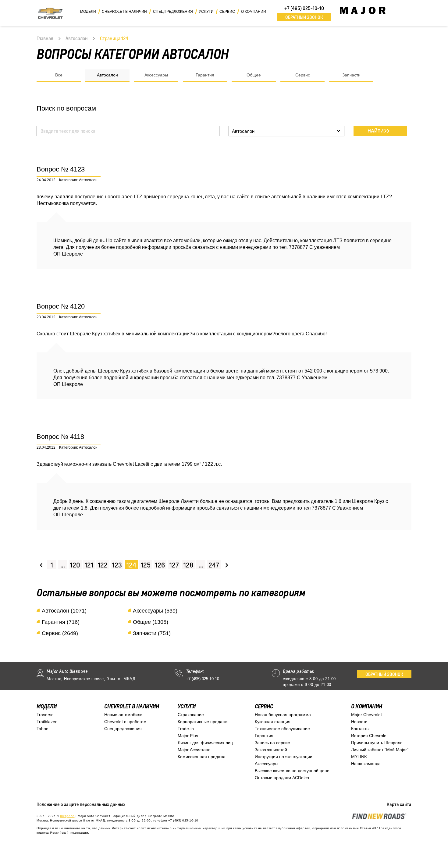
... (62, 565)
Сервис (302, 74)
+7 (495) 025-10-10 (304, 8)
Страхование (191, 714)
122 (103, 565)
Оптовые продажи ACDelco (282, 777)
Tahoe (42, 728)
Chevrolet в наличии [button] (124, 11)
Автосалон (77, 38)
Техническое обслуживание (282, 728)
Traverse (45, 714)
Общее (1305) (150, 622)
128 (188, 565)
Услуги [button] (206, 11)
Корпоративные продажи (203, 721)
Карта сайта (399, 804)
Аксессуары (156, 74)
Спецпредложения (123, 728)
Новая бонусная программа (283, 714)
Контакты (360, 728)
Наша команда (366, 763)
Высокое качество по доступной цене (292, 770)
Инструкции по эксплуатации (283, 756)
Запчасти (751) (152, 633)
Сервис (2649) (60, 633)
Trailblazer (47, 721)
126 (160, 565)
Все (58, 74)
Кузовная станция (272, 721)
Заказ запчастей (271, 749)
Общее (254, 74)
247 (213, 565)
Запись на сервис (272, 742)
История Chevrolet (369, 735)
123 (117, 565)
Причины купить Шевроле (377, 742)
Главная (45, 38)
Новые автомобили (123, 714)
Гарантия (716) (61, 622)
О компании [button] (253, 11)
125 (146, 565)
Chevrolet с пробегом (125, 721)
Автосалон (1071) (64, 611)
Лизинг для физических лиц (205, 742)
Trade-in (186, 728)
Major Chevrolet (366, 714)
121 (89, 565)
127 (174, 565)
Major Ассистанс (194, 749)
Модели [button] (88, 11)
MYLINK (359, 756)
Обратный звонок (304, 17)
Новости (359, 721)
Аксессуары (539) (155, 611)
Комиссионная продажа (202, 756)
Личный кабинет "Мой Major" (379, 749)
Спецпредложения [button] (173, 11)
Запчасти (351, 74)
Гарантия (205, 74)
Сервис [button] (227, 11)
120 (75, 565)
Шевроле (67, 816)
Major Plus (188, 735)
